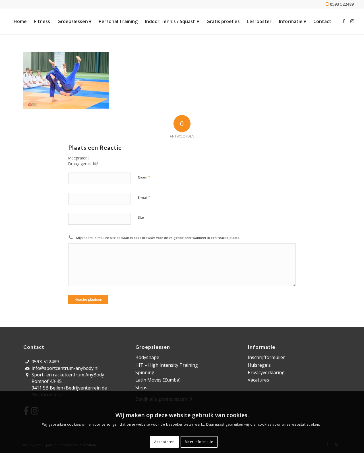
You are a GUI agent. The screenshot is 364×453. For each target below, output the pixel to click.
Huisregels (259, 365)
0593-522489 (45, 361)
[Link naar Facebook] (344, 21)
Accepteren (164, 441)
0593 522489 (342, 4)
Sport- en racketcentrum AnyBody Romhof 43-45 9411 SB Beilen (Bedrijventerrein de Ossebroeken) (69, 385)
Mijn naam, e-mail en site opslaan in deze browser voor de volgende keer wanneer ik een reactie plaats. (158, 237)
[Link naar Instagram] (352, 21)
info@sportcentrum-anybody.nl (65, 368)
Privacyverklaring (266, 372)
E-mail (144, 197)
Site (141, 217)
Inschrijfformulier (266, 357)
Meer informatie (199, 441)
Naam (144, 177)
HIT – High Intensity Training (166, 365)
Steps (141, 387)
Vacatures (258, 380)
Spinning (144, 372)
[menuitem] (20, 21)
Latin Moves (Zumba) (158, 380)
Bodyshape (147, 357)
